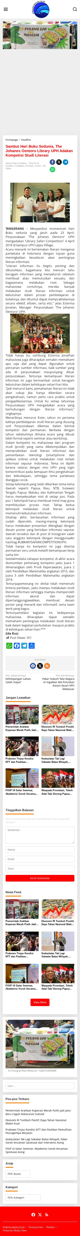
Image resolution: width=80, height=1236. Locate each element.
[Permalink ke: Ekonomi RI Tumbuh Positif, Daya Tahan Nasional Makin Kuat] (58, 714)
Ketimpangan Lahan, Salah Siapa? (18, 679)
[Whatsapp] (52, 169)
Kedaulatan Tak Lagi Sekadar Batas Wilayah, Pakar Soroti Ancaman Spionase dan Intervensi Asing (55, 760)
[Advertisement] (40, 91)
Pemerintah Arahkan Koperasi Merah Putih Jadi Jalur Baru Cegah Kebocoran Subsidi (21, 728)
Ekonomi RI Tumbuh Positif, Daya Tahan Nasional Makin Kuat (57, 728)
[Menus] (6, 9)
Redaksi (50, 1227)
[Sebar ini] (52, 162)
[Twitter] (40, 666)
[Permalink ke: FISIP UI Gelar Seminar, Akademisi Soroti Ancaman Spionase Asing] (22, 777)
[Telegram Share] (65, 162)
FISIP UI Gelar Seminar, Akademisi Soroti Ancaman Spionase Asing (21, 792)
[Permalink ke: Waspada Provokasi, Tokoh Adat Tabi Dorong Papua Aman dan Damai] (58, 777)
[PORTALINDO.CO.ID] (40, 9)
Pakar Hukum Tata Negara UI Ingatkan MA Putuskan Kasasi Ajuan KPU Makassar (58, 682)
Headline (9, 166)
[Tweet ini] (59, 162)
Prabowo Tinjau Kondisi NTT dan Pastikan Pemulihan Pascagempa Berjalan (19, 760)
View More (40, 1002)
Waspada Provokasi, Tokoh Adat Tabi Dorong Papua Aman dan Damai (57, 792)
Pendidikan (19, 166)
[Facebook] (33, 666)
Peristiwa (29, 166)
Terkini (38, 166)
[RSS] (47, 666)
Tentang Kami (35, 1227)
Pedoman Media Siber (15, 1230)
